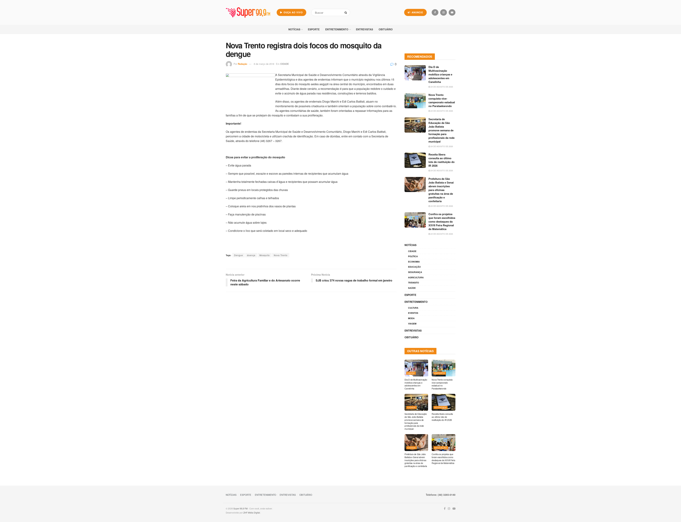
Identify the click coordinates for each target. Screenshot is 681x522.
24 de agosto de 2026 (441, 86)
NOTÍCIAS (294, 29)
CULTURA (413, 307)
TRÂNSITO (413, 282)
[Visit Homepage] (248, 12)
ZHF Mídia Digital (251, 512)
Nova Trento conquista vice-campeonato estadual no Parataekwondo (441, 100)
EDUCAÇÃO (414, 266)
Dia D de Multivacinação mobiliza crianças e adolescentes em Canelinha (440, 74)
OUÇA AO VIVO (293, 12)
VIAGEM (412, 323)
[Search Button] (346, 12)
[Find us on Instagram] (443, 12)
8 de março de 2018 (264, 63)
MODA (411, 318)
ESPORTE (314, 29)
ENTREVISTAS (364, 29)
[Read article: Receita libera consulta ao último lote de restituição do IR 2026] (415, 160)
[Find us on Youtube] (452, 12)
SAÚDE (412, 287)
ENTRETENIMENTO (336, 29)
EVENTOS (413, 313)
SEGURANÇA (415, 272)
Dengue (238, 255)
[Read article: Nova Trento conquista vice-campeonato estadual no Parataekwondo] (415, 100)
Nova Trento (280, 255)
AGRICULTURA (416, 277)
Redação (242, 63)
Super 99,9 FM (240, 508)
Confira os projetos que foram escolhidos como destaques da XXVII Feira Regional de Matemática (441, 221)
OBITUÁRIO (386, 29)
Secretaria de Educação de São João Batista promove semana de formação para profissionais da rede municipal (441, 130)
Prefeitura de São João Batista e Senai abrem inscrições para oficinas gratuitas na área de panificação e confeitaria (441, 190)
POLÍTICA (413, 256)
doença (251, 255)
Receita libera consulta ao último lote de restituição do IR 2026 (441, 160)
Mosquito (264, 255)
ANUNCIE (417, 12)
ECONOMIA (414, 261)
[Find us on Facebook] (435, 12)
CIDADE (284, 63)
